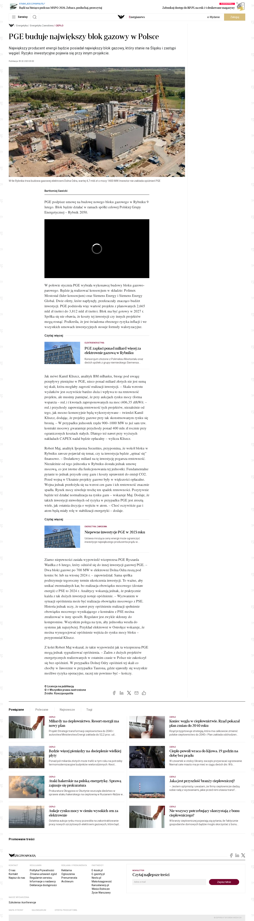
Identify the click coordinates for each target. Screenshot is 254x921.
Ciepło (59, 25)
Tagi (89, 709)
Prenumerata (69, 877)
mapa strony (16, 910)
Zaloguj (234, 17)
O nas (12, 870)
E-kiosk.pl (97, 870)
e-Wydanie (213, 17)
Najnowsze (67, 709)
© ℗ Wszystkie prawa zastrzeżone (65, 689)
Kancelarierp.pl (100, 885)
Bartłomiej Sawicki (55, 190)
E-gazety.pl (98, 874)
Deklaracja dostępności (43, 885)
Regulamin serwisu (41, 877)
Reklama (66, 870)
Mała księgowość (102, 881)
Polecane (42, 709)
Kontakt (13, 874)
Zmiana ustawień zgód (43, 874)
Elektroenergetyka (94, 343)
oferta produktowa (66, 910)
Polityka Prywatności (42, 870)
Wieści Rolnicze (101, 888)
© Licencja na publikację (59, 686)
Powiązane (16, 709)
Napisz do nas (17, 877)
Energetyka (22, 25)
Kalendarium (39, 910)
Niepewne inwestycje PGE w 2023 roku (115, 532)
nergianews (137, 17)
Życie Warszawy (101, 892)
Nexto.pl (96, 877)
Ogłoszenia (68, 874)
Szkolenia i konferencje (22, 902)
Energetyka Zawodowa (41, 25)
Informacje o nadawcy (43, 881)
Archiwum (67, 881)
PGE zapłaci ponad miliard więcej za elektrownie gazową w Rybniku (113, 350)
